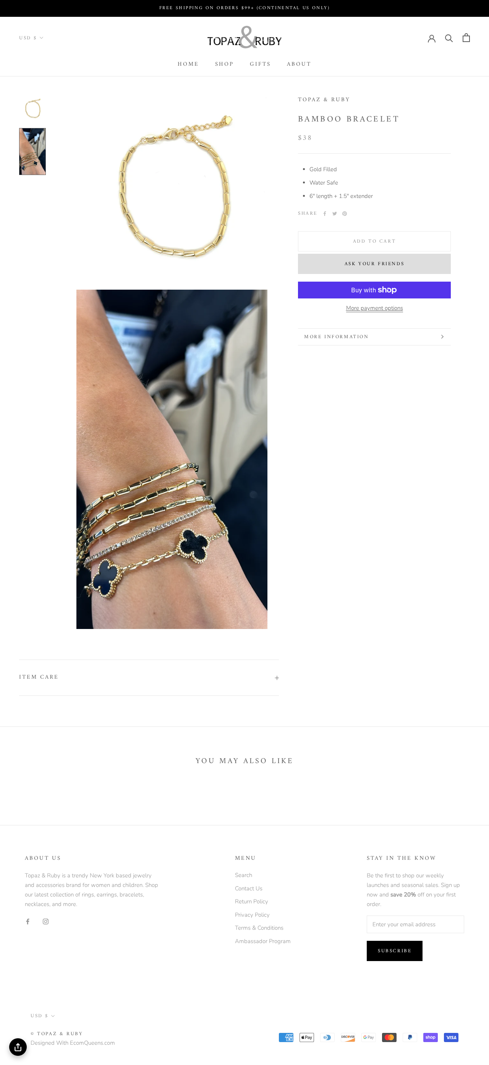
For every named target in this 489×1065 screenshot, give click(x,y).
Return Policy (251, 901)
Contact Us (248, 888)
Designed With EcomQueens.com (73, 1043)
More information (336, 336)
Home (188, 64)
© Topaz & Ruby (57, 1033)
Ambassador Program (263, 941)
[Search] (449, 38)
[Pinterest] (344, 213)
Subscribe (394, 951)
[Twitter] (334, 213)
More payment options (374, 308)
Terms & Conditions (259, 928)
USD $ (28, 38)
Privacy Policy (252, 915)
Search (243, 875)
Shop (224, 64)
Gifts (260, 64)
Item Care (39, 677)
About (299, 64)
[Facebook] (324, 213)
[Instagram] (46, 921)
